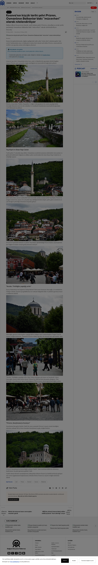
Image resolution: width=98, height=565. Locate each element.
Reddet (74, 560)
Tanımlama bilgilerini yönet (87, 560)
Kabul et (65, 560)
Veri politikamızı (14, 561)
